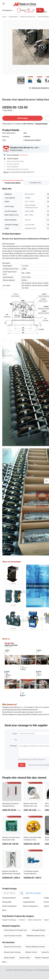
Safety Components (9, 906)
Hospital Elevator (29, 902)
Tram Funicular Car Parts (13, 936)
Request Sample (42, 124)
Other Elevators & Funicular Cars (15, 930)
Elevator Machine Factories (35, 947)
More (4, 962)
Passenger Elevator (9, 898)
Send (22, 765)
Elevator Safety (24, 958)
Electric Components (30, 906)
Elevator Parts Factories (12, 947)
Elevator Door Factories (12, 952)
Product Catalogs (34, 893)
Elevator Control (31, 952)
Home (4, 17)
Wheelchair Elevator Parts (36, 936)
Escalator (26, 898)
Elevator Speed (9, 958)
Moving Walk (6, 902)
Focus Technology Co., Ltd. (29, 970)
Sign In (5, 172)
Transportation (13, 17)
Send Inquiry (22, 118)
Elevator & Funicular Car (27, 17)
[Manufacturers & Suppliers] (24, 4)
